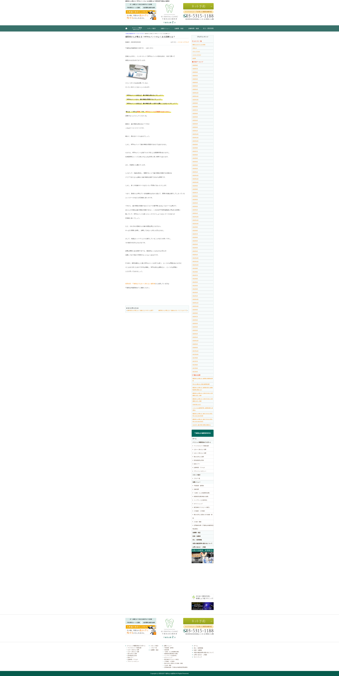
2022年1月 (195, 254)
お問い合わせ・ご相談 (199, 547)
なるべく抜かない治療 (200, 449)
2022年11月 (195, 220)
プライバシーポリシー (200, 471)
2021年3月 (195, 289)
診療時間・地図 (193, 29)
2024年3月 (195, 165)
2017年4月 (195, 371)
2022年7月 (195, 234)
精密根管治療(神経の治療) (201, 496)
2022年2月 (195, 251)
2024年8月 (195, 147)
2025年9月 (195, 103)
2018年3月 (195, 347)
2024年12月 (195, 134)
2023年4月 (195, 203)
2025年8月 (195, 106)
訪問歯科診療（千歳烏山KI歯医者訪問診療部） (203, 527)
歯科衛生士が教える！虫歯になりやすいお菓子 (140, 310)
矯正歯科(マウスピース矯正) (202, 507)
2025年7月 (195, 110)
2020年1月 (195, 337)
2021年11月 (195, 261)
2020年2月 (195, 333)
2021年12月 (195, 258)
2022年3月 (195, 247)
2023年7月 (195, 192)
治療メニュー (165, 29)
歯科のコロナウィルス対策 (199, 44)
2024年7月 (195, 151)
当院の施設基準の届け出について (202, 543)
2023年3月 (195, 206)
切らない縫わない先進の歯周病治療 (201, 384)
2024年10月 (195, 141)
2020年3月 (195, 330)
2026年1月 (195, 89)
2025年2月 (195, 127)
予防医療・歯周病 (199, 485)
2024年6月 (195, 154)
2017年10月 (195, 354)
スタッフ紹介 (152, 29)
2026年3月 (195, 82)
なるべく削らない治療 (200, 453)
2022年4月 (195, 244)
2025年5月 (195, 116)
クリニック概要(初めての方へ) (137, 29)
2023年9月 (195, 185)
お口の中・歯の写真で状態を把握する (202, 425)
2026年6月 (195, 72)
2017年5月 (195, 368)
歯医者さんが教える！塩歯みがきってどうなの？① (172, 310)
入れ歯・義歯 (197, 521)
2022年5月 (195, 240)
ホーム (127, 29)
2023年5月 (195, 199)
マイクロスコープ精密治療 (201, 446)
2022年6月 (195, 237)
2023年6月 (195, 196)
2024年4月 (195, 161)
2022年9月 (195, 227)
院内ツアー (197, 464)
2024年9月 (195, 144)
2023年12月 (195, 175)
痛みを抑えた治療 (199, 456)
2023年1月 (195, 213)
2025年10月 (195, 99)
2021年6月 (195, 278)
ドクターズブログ (183, 42)
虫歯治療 (196, 489)
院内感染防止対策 (199, 460)
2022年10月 (195, 223)
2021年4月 (195, 285)
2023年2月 (195, 209)
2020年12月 (195, 299)
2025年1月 (195, 130)
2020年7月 (195, 316)
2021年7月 (195, 275)
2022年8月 (195, 230)
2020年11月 (195, 302)
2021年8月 (195, 271)
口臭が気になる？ (197, 404)
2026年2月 (195, 85)
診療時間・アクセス (199, 467)
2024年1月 (195, 172)
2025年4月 (195, 120)
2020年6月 (195, 320)
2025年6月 (195, 113)
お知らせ (195, 48)
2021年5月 (195, 282)
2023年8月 (195, 189)
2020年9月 (195, 309)
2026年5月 (195, 75)
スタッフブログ (196, 51)
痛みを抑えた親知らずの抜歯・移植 (202, 516)
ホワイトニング (198, 503)
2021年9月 (195, 268)
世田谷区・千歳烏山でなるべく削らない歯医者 (140, 283)
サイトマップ (198, 657)
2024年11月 (195, 137)
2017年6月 (195, 364)
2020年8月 (195, 313)
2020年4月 (195, 326)
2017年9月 (195, 357)
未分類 (194, 58)
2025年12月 (195, 92)
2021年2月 (195, 292)
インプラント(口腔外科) (200, 500)
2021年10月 (195, 264)
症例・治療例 (196, 536)
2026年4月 (195, 79)
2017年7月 (195, 361)
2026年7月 (195, 68)
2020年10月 (195, 306)
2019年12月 (195, 340)
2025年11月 (195, 96)
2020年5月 (195, 323)
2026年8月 (195, 65)
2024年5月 (195, 158)
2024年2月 (195, 168)
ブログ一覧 (197, 478)
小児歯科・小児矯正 (199, 511)
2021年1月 (195, 295)
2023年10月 (195, 182)
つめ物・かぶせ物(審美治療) (202, 493)
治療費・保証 (179, 29)
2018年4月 (195, 344)
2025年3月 (195, 123)
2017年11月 (195, 351)
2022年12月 (195, 216)
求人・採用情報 (207, 29)
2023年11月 (195, 178)
